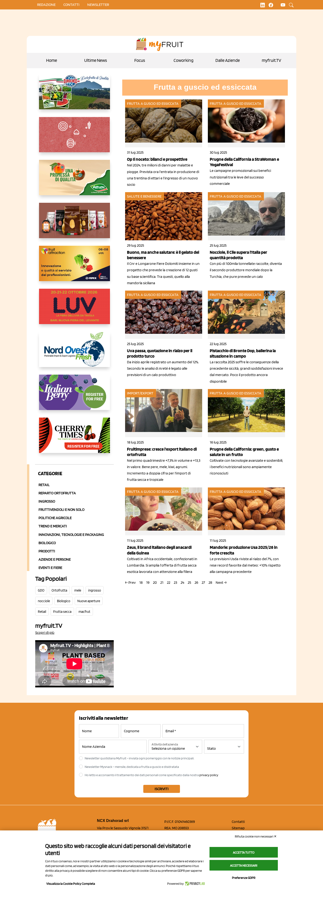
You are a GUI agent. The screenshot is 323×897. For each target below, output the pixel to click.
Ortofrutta (59, 590)
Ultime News (95, 60)
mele (77, 590)
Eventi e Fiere (50, 567)
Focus (139, 60)
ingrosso (94, 590)
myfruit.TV (271, 60)
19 (147, 582)
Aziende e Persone (55, 559)
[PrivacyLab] (194, 883)
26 (196, 582)
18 (141, 582)
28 (210, 582)
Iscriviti (162, 789)
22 (168, 582)
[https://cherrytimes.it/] (74, 439)
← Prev (130, 582)
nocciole (44, 601)
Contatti (238, 821)
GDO (41, 590)
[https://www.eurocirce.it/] (74, 95)
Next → (221, 582)
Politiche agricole (55, 518)
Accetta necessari (243, 865)
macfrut (84, 611)
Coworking (183, 60)
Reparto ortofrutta (57, 493)
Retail (44, 484)
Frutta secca (62, 611)
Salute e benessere (144, 196)
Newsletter (98, 4)
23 (175, 582)
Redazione (46, 4)
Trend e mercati (53, 526)
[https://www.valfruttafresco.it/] (74, 181)
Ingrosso (47, 501)
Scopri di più (44, 632)
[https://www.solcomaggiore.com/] (74, 138)
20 (155, 582)
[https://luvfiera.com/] (74, 310)
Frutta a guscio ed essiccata (153, 103)
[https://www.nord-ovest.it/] (74, 353)
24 (182, 582)
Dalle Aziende (227, 60)
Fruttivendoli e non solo (61, 509)
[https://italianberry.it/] (74, 396)
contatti (71, 4)
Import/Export (140, 393)
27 (203, 582)
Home (51, 60)
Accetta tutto (243, 852)
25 (189, 582)
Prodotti (47, 551)
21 (161, 582)
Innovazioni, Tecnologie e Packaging (71, 534)
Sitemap (238, 828)
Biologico (47, 543)
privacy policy (208, 775)
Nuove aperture (88, 601)
